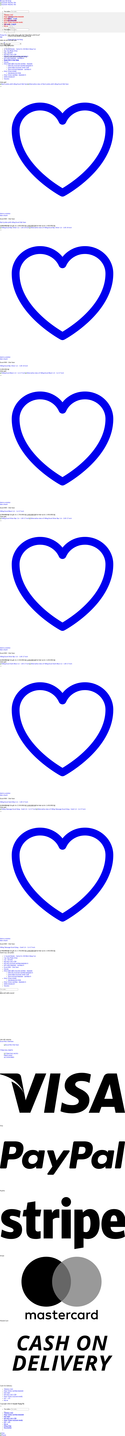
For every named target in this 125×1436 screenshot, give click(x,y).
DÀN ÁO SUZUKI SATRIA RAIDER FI (20, 66)
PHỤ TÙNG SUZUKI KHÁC (13, 22)
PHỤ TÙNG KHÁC (10, 71)
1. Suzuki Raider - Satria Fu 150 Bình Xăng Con (20, 49)
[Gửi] (4, 1411)
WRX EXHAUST (9, 77)
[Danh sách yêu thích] (1, 86)
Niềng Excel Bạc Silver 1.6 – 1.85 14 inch (14, 366)
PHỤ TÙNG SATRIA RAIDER (14, 17)
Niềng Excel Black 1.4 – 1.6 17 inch (12, 511)
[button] (1, 37)
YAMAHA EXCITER (14, 73)
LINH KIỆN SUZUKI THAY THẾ (18, 67)
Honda (6, 62)
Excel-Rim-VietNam (6, 1041)
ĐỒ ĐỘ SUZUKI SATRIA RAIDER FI (16, 56)
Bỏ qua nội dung (5, 1)
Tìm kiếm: (7, 11)
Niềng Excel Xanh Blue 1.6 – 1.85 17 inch (14, 802)
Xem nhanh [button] (4, 215)
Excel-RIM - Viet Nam (11, 60)
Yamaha (6, 79)
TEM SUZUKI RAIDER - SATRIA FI (19, 69)
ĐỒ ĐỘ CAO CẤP (10, 20)
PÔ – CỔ (7, 24)
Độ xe (6, 26)
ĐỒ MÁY (7, 18)
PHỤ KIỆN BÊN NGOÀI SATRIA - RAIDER (18, 64)
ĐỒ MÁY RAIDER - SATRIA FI (14, 58)
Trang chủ (3, 35)
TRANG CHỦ (8, 15)
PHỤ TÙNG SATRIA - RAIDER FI (15, 75)
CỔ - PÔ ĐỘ (8, 960)
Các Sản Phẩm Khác (11, 958)
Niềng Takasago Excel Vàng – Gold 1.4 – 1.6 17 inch (17, 947)
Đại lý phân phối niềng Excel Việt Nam (13, 222)
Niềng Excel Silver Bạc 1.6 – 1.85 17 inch (14, 656)
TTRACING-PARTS (6, 1050)
